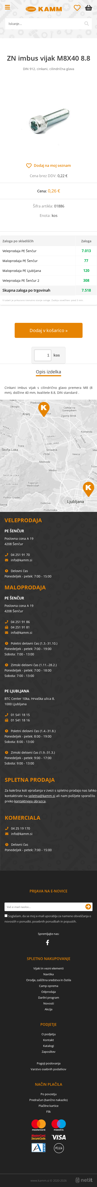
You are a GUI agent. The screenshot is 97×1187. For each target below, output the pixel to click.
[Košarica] (89, 8)
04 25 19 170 (20, 828)
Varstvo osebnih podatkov (48, 1069)
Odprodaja (48, 992)
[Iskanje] (86, 23)
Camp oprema (48, 986)
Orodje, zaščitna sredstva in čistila (48, 980)
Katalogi (48, 1046)
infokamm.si (21, 560)
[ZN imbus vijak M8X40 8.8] (48, 121)
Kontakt (48, 1040)
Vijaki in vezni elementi (48, 968)
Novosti (48, 1003)
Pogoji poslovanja (48, 1063)
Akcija (48, 1009)
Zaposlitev (48, 1052)
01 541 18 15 (20, 715)
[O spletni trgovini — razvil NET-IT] (83, 1180)
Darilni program (48, 997)
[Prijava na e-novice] (88, 907)
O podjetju (49, 1034)
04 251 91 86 (20, 622)
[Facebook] (48, 943)
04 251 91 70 (20, 555)
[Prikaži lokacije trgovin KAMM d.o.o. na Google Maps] (48, 456)
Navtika (48, 974)
